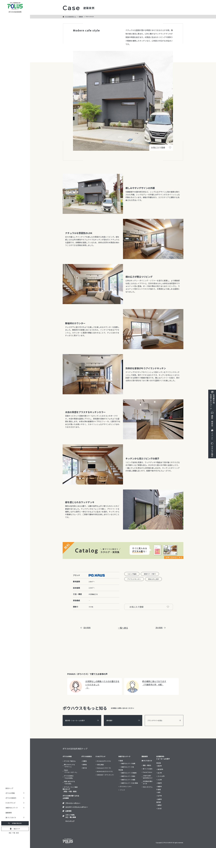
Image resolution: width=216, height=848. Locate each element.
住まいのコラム (147, 787)
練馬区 (160, 805)
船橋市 (160, 799)
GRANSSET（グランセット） (106, 775)
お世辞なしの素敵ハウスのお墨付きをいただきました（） (102, 684)
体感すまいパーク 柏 (127, 767)
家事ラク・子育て (150, 574)
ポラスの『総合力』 (70, 761)
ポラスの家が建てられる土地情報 (71, 797)
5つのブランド (101, 756)
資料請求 (109, 720)
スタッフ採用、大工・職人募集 (70, 816)
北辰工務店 (100, 765)
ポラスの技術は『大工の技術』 (69, 777)
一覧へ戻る (123, 627)
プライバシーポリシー (72, 803)
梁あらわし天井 (153, 579)
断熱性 (85, 765)
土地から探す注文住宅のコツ (147, 777)
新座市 (160, 783)
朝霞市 (160, 786)
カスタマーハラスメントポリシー (76, 807)
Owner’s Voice (147, 772)
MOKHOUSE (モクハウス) (105, 771)
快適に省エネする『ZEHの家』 (69, 782)
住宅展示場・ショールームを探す (163, 757)
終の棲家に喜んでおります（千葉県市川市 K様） (154, 683)
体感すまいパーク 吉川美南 (129, 783)
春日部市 (160, 769)
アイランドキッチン (134, 579)
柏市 (159, 792)
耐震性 (85, 761)
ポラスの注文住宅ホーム (70, 16)
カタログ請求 (212, 451)
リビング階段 (131, 574)
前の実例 (87, 627)
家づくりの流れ (147, 769)
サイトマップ (69, 821)
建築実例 (9, 813)
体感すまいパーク (124, 756)
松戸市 (160, 796)
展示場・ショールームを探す (75, 720)
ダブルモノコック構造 (71, 787)
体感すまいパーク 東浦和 (128, 773)
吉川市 (160, 773)
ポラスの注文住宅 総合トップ (75, 748)
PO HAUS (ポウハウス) (104, 761)
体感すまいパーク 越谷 (128, 776)
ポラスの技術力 (86, 756)
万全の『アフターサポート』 (71, 771)
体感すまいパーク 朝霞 (128, 780)
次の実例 (159, 627)
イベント (212, 436)
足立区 (160, 808)
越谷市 (160, 766)
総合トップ (9, 788)
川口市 (160, 780)
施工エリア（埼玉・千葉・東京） (70, 790)
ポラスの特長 (67, 756)
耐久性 (85, 768)
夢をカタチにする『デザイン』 (69, 766)
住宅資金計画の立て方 (147, 782)
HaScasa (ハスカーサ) (104, 768)
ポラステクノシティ (126, 786)
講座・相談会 (212, 420)
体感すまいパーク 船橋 (128, 763)
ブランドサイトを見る (154, 720)
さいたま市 (161, 776)
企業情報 (68, 811)
